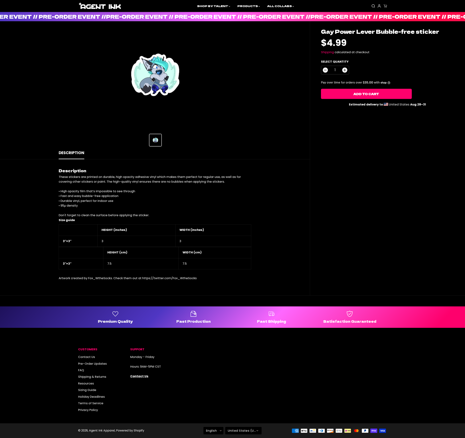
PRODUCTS (247, 6)
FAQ (81, 370)
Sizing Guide (87, 390)
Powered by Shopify (130, 430)
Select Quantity (335, 62)
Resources (86, 383)
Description (71, 152)
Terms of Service (90, 403)
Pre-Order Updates (92, 364)
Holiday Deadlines (91, 397)
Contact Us (86, 357)
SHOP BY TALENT (213, 6)
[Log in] (379, 6)
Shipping (327, 52)
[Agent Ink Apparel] (100, 6)
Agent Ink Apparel (102, 430)
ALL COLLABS (279, 6)
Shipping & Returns (92, 377)
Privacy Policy (88, 410)
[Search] (373, 6)
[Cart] (385, 6)
